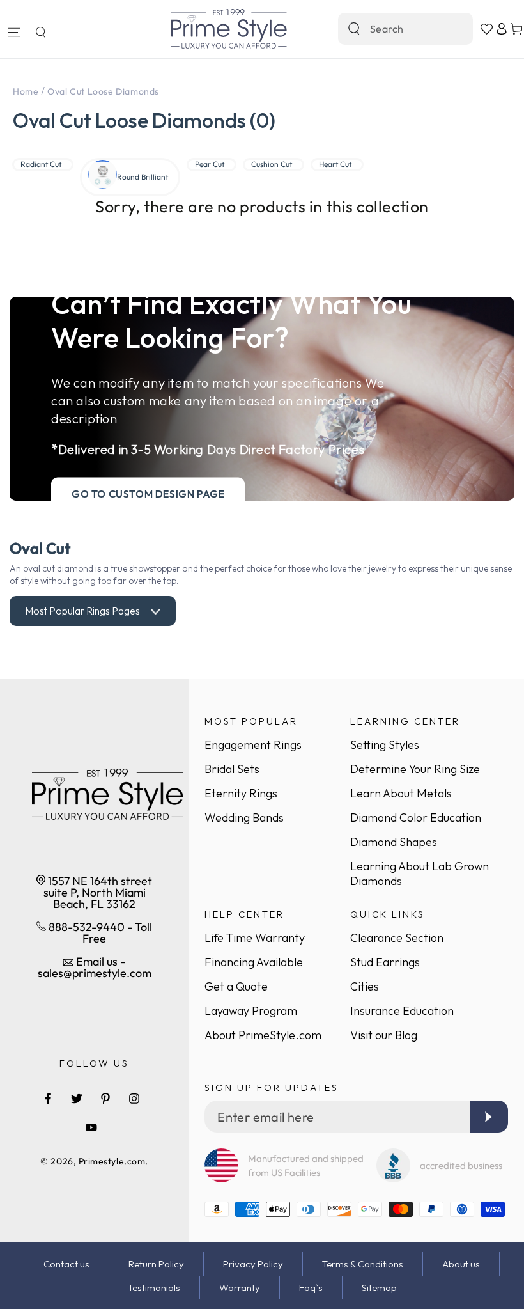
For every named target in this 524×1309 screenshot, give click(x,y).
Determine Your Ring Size (415, 769)
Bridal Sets (231, 769)
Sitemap (379, 1288)
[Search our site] (354, 28)
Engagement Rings (253, 744)
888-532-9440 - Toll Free (99, 933)
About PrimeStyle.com (262, 1035)
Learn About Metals (401, 793)
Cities (364, 986)
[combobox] (391, 29)
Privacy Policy (253, 1264)
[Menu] (13, 32)
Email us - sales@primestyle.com (94, 967)
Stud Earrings (385, 962)
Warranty (239, 1288)
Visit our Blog (383, 1035)
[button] (40, 32)
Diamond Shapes (393, 842)
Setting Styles (384, 744)
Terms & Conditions (362, 1264)
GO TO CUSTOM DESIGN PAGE (148, 493)
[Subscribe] (489, 1117)
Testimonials (154, 1288)
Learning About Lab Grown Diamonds (419, 873)
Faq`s (311, 1288)
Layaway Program (250, 1010)
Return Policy (156, 1264)
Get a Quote (236, 986)
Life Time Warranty (254, 937)
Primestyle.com (112, 1161)
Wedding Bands (244, 817)
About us (461, 1264)
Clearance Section (396, 937)
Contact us (66, 1264)
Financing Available (253, 962)
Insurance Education (402, 1010)
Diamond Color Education (415, 817)
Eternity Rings (240, 793)
